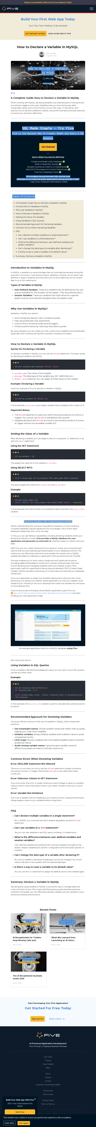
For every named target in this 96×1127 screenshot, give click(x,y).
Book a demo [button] (55, 1019)
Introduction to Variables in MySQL (32, 206)
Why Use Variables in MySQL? (29, 210)
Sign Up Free (37, 1019)
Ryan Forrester (51, 53)
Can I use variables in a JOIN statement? (36, 239)
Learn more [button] (9, 1123)
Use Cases (48, 1057)
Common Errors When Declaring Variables (35, 228)
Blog (48, 1068)
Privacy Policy (48, 1100)
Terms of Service (48, 1104)
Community (48, 1091)
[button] (83, 362)
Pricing (48, 1060)
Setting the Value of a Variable (30, 217)
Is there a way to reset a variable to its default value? (42, 252)
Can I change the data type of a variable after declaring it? (45, 248)
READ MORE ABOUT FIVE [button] (59, 33)
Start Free (19, 1112)
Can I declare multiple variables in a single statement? (43, 235)
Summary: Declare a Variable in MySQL (34, 256)
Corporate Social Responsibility (48, 1085)
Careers (48, 1077)
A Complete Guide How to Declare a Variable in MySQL (41, 203)
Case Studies (48, 1064)
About (48, 1074)
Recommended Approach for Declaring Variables (39, 224)
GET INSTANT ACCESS (35, 33)
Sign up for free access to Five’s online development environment (42, 593)
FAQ (18, 231)
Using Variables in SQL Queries (30, 221)
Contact (48, 1081)
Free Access (48, 1094)
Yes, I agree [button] (23, 1123)
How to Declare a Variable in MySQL (32, 213)
